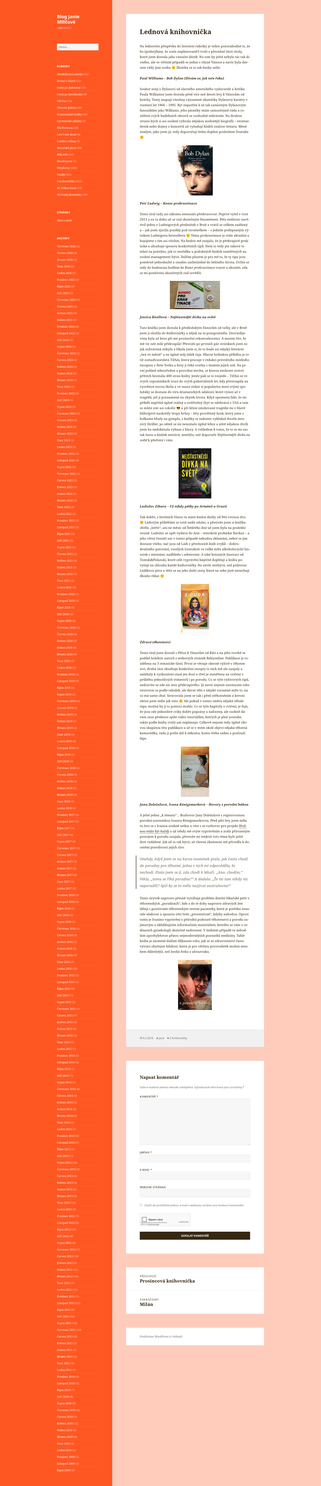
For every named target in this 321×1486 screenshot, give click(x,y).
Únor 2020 (63, 661)
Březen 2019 (65, 728)
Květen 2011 (65, 1343)
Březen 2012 (65, 1276)
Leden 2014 (64, 1129)
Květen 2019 (65, 714)
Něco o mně (64, 220)
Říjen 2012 (63, 1229)
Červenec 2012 (66, 1249)
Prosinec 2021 (66, 520)
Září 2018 (63, 761)
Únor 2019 (63, 734)
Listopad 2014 (66, 1062)
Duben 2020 (64, 647)
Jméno (146, 1152)
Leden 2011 (64, 1370)
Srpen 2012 (64, 1243)
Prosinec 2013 (66, 1136)
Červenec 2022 (66, 474)
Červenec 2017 (66, 848)
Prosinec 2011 (66, 1296)
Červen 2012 (65, 1256)
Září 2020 (63, 614)
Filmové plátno (66, 108)
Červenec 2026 (66, 246)
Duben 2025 (64, 320)
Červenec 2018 (66, 768)
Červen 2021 (65, 554)
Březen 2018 (65, 795)
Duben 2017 (64, 868)
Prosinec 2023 (66, 393)
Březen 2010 (65, 1437)
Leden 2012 (64, 1290)
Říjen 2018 (63, 754)
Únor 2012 (63, 1283)
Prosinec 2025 (66, 280)
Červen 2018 (65, 775)
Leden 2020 (64, 668)
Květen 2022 (65, 487)
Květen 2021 (65, 560)
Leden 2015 (64, 1049)
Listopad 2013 (66, 1142)
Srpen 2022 (64, 467)
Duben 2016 (64, 948)
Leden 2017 (64, 888)
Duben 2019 (64, 721)
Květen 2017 (65, 861)
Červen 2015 (65, 1015)
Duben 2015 (64, 1029)
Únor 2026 (63, 266)
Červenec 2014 (66, 1089)
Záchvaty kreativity (69, 194)
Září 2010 (63, 1397)
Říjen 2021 (63, 534)
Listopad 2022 (66, 460)
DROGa (61, 101)
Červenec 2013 (66, 1169)
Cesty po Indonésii (68, 87)
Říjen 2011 (63, 1310)
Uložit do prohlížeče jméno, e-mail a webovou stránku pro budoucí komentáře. (194, 1205)
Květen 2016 (65, 942)
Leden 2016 (64, 968)
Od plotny (63, 168)
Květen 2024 (65, 367)
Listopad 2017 (66, 821)
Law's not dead (66, 134)
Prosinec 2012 (66, 1216)
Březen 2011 (65, 1356)
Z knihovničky (66, 181)
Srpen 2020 (64, 621)
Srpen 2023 (64, 407)
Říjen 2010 (63, 1390)
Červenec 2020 (66, 627)
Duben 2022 (64, 494)
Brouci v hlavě (66, 81)
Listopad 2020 (66, 601)
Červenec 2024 (66, 353)
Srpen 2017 (64, 841)
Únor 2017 (63, 882)
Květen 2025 (65, 313)
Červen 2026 (65, 253)
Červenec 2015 (66, 1009)
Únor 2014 (63, 1122)
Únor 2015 (63, 1042)
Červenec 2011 (66, 1330)
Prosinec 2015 (66, 975)
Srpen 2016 (64, 922)
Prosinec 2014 (66, 1055)
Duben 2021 (64, 567)
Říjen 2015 (63, 989)
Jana (161, 1038)
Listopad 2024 (66, 333)
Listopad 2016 (66, 902)
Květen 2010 (65, 1423)
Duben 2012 (64, 1269)
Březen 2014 (65, 1116)
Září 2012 (63, 1236)
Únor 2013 (63, 1203)
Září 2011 (63, 1316)
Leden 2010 (64, 1450)
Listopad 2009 (66, 1463)
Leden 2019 (64, 741)
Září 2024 (63, 340)
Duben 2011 (64, 1350)
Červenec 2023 (66, 413)
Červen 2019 (65, 708)
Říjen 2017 (63, 828)
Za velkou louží (66, 188)
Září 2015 (63, 995)
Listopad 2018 (66, 748)
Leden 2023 (64, 447)
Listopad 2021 (66, 527)
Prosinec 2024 (66, 326)
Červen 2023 (65, 420)
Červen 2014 (65, 1096)
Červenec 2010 (66, 1410)
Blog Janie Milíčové (68, 19)
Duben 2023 (64, 427)
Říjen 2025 (63, 286)
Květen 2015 (65, 1022)
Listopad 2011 (66, 1303)
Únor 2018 (63, 801)
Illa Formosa (65, 128)
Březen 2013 (65, 1196)
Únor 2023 (63, 440)
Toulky (61, 174)
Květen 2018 (65, 781)
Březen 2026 (65, 260)
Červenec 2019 (66, 701)
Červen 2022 (65, 480)
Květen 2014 (65, 1102)
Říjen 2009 (63, 1470)
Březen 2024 (65, 380)
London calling (66, 141)
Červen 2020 (65, 634)
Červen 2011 (65, 1336)
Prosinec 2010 (66, 1376)
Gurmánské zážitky (69, 121)
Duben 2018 (64, 788)
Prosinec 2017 (66, 815)
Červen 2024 (65, 360)
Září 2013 (63, 1156)
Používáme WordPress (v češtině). (161, 1336)
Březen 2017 (65, 875)
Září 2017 (63, 835)
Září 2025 (63, 293)
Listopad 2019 (66, 681)
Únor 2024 (63, 387)
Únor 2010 (63, 1443)
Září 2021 (63, 540)
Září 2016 (63, 915)
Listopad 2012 (66, 1223)
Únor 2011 (63, 1363)
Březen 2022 (65, 500)
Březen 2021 (65, 574)
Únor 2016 (63, 962)
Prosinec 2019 (66, 674)
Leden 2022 (64, 514)
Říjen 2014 (63, 1069)
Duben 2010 (64, 1430)
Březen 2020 (65, 654)
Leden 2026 (64, 273)
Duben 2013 (64, 1189)
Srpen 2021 (64, 547)
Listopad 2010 (66, 1383)
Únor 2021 (63, 581)
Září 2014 (63, 1076)
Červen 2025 (65, 306)
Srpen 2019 (64, 694)
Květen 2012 (65, 1263)
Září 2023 (63, 400)
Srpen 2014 (64, 1082)
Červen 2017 (65, 855)
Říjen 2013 (63, 1149)
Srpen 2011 (64, 1323)
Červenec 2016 (66, 928)
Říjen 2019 (63, 688)
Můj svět (62, 154)
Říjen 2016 (63, 908)
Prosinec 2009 (66, 1457)
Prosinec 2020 (66, 594)
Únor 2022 (63, 507)
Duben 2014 (64, 1109)
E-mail (146, 1170)
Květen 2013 (65, 1183)
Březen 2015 (65, 1035)
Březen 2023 (65, 433)
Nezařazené (64, 161)
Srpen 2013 (64, 1162)
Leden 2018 (64, 808)
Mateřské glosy (66, 148)
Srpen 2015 (64, 1002)
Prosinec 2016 (66, 895)
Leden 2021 (64, 587)
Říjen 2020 (63, 607)
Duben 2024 (64, 373)
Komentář (149, 1096)
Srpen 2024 (64, 346)
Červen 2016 (65, 935)
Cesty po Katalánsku (70, 94)
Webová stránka (153, 1187)
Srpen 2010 (64, 1403)
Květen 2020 (65, 641)
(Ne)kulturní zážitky (70, 74)
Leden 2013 (64, 1209)
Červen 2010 (65, 1417)
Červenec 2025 (66, 300)
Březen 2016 (65, 955)
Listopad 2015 (66, 982)
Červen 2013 (65, 1176)
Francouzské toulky (69, 114)
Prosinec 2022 (66, 453)
